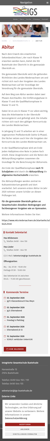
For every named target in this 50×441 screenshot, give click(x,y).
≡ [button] (47, 2)
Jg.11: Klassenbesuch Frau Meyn (20, 301)
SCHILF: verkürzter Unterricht (20, 339)
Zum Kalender (16, 349)
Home (15, 19)
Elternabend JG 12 (15, 330)
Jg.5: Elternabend (14, 310)
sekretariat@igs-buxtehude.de (17, 390)
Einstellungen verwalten (25, 434)
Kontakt (45, 19)
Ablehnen (25, 429)
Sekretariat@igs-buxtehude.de (27, 256)
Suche (28, 19)
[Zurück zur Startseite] (25, 11)
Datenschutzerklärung (16, 418)
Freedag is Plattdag (15, 320)
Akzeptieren (25, 424)
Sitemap (36, 19)
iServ (22, 19)
